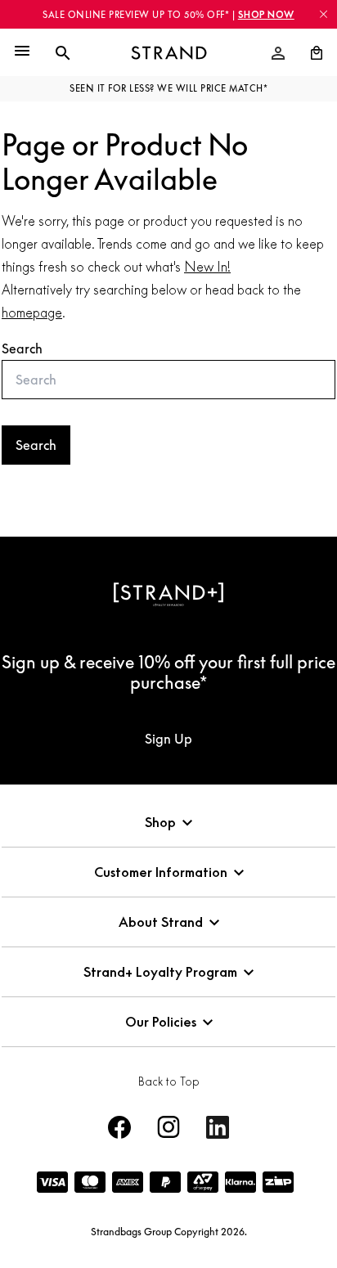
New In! (207, 267)
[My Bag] (310, 53)
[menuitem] (278, 53)
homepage (32, 312)
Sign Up (168, 739)
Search (22, 348)
